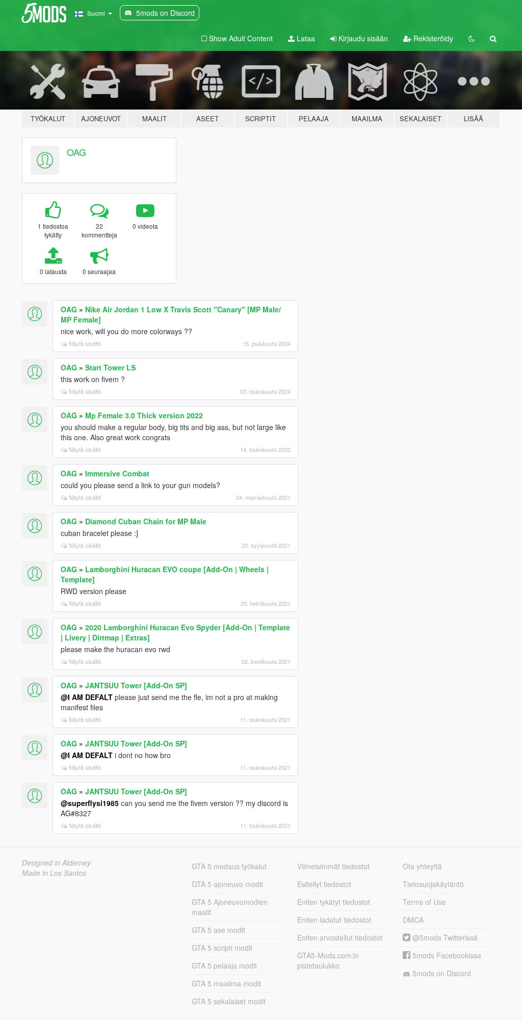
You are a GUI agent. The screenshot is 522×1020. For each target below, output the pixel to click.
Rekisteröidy (432, 38)
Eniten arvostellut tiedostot (339, 937)
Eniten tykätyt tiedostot (333, 902)
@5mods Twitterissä (444, 937)
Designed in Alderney (56, 862)
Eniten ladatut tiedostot (334, 920)
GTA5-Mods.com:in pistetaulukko (328, 960)
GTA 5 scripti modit (222, 948)
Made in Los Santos (54, 873)
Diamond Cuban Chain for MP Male (145, 521)
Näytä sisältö (85, 343)
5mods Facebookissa (445, 955)
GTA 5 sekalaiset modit (229, 1001)
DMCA (413, 920)
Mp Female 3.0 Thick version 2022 (144, 415)
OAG (76, 151)
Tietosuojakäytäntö (433, 884)
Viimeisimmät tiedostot (333, 866)
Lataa (305, 38)
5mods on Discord (440, 973)
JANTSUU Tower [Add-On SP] (136, 685)
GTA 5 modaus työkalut (229, 866)
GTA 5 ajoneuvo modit (227, 884)
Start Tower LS (110, 367)
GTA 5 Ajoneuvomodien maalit (230, 907)
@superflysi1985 (90, 803)
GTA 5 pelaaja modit (224, 965)
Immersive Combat (117, 473)
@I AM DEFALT (87, 697)
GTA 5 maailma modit (226, 983)
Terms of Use (424, 902)
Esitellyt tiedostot (324, 884)
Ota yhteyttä (422, 866)
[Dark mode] (471, 38)
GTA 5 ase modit (218, 930)
